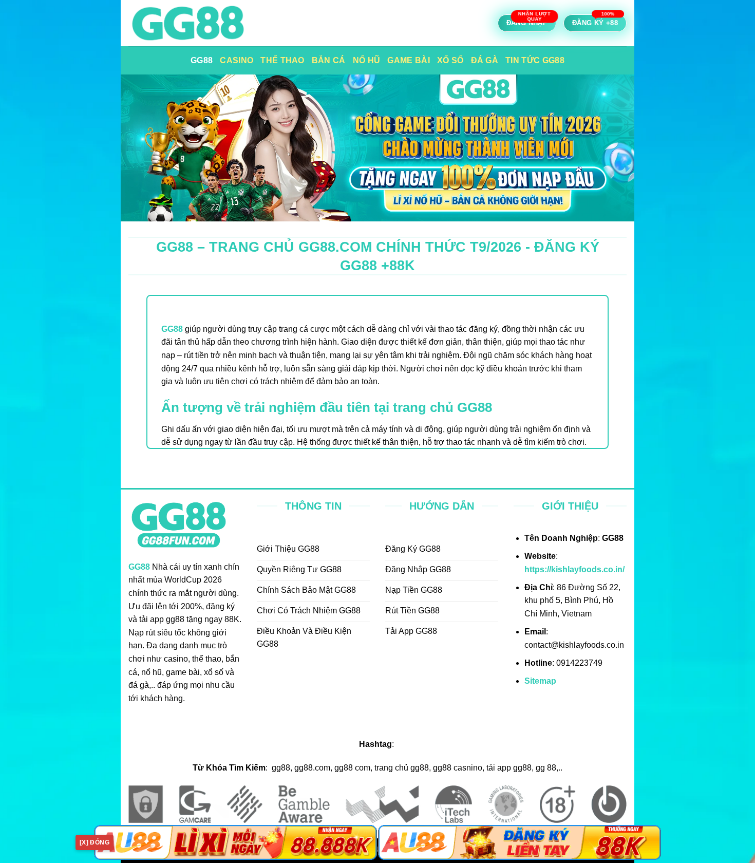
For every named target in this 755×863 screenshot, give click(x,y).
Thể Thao (282, 60)
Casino (236, 60)
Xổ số (450, 60)
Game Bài (408, 60)
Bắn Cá (329, 60)
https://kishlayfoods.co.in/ (574, 569)
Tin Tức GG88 (534, 60)
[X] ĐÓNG (94, 842)
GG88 (202, 60)
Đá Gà (485, 60)
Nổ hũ (367, 60)
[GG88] (223, 23)
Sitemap (540, 681)
